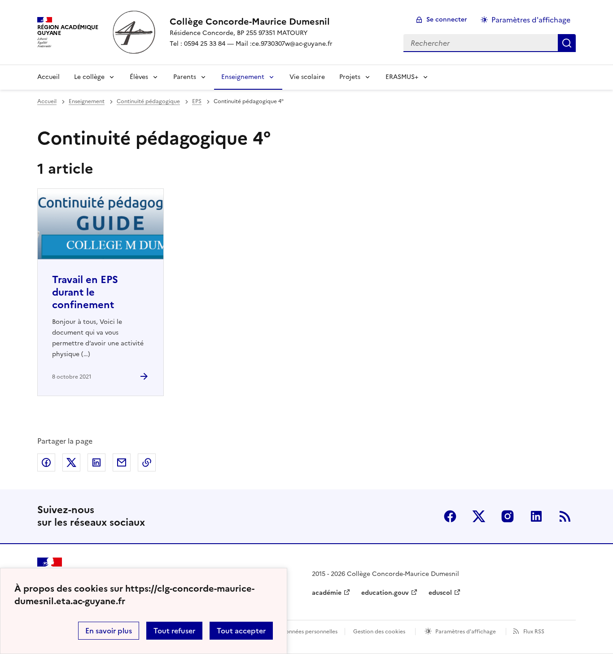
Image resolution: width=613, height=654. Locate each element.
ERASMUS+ (401, 77)
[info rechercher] (567, 43)
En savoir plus (108, 630)
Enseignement (242, 77)
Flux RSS (533, 632)
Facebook (450, 516)
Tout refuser (174, 630)
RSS (565, 516)
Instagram (507, 516)
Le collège (89, 77)
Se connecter (446, 19)
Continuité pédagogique (148, 101)
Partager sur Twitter (71, 462)
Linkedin (536, 516)
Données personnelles (309, 632)
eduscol (440, 592)
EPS (196, 101)
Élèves (139, 77)
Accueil (48, 77)
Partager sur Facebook (46, 462)
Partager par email (122, 462)
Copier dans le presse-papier (147, 462)
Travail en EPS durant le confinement (85, 292)
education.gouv (385, 592)
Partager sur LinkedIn (96, 462)
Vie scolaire (307, 77)
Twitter (479, 516)
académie (327, 592)
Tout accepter (241, 630)
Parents (184, 77)
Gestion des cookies (379, 632)
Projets (349, 77)
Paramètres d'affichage (530, 19)
